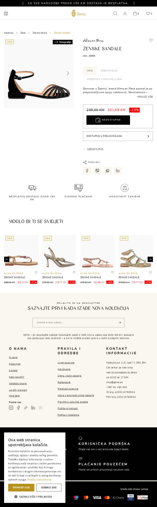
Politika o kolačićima (68, 415)
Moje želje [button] (14, 396)
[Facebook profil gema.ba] (18, 408)
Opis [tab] (90, 71)
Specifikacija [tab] (109, 71)
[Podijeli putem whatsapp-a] (107, 171)
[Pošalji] (119, 322)
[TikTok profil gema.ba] (26, 408)
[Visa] (97, 497)
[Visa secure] (130, 497)
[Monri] (142, 497)
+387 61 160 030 (116, 387)
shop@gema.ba (114, 382)
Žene (23, 33)
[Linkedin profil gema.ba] (33, 408)
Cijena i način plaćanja (70, 376)
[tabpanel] (118, 92)
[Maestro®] (86, 497)
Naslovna (8, 33)
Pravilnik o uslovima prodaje (73, 402)
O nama (13, 357)
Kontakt (13, 370)
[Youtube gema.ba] (40, 408)
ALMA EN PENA (14, 273)
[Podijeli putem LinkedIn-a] (118, 171)
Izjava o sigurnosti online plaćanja (76, 395)
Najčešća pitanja (18, 383)
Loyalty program (18, 390)
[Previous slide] (10, 73)
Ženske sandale (62, 33)
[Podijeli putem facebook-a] (87, 171)
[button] (24, 3)
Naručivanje (64, 369)
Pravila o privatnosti (39, 479)
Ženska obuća (40, 33)
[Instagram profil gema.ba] (11, 408)
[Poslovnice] (6, 13)
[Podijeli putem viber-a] (97, 171)
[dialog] (34, 467)
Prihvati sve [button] (21, 487)
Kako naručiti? (16, 377)
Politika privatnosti (68, 408)
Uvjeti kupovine (66, 363)
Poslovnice (15, 364)
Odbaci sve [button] (49, 487)
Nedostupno (111, 120)
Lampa (144, 489)
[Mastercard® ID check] (114, 497)
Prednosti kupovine (68, 389)
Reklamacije (64, 382)
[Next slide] (67, 73)
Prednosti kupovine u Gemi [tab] (104, 79)
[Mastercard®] (76, 497)
